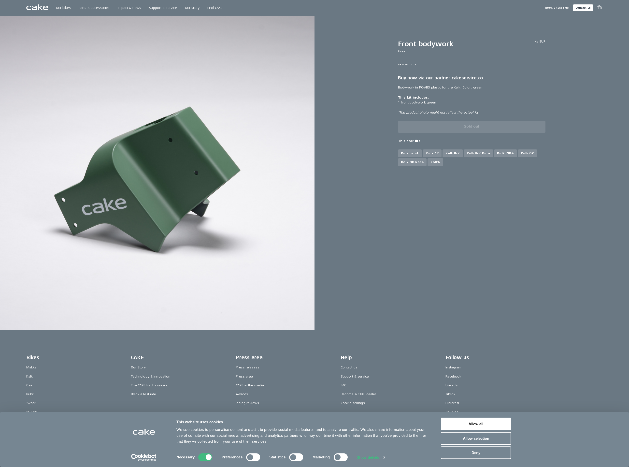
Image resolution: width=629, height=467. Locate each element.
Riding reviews (247, 403)
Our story (192, 8)
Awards (242, 394)
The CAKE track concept (149, 385)
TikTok (450, 394)
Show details (368, 457)
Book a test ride (557, 7)
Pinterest (452, 403)
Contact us (583, 7)
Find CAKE (214, 8)
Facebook (453, 376)
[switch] (253, 457)
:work (31, 403)
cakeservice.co (467, 77)
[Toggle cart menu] (599, 8)
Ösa (29, 385)
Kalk (29, 376)
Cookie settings (353, 403)
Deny (476, 453)
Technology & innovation (150, 376)
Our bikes (63, 8)
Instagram (453, 367)
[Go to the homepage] (37, 7)
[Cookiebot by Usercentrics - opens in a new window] (143, 457)
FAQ (343, 385)
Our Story (138, 367)
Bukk (30, 394)
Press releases (247, 367)
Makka (31, 367)
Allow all (476, 424)
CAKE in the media (250, 385)
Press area (244, 376)
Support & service (163, 8)
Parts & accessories (94, 8)
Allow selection (476, 438)
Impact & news (129, 8)
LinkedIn (451, 385)
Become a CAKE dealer (358, 394)
